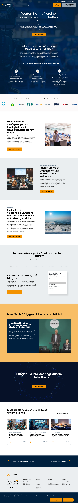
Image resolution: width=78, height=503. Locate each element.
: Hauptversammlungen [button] (22, 461)
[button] (7, 5)
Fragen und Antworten (39, 266)
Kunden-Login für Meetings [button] (66, 1)
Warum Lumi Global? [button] (66, 481)
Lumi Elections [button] (26, 483)
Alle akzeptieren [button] (56, 500)
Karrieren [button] (63, 483)
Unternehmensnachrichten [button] (53, 484)
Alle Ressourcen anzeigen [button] (63, 413)
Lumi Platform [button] (26, 481)
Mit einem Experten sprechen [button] (69, 5)
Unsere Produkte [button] (18, 5)
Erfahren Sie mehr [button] (13, 350)
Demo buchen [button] (57, 5)
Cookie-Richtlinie (26, 494)
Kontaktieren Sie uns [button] (66, 484)
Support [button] (57, 1)
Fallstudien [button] (50, 483)
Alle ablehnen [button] (68, 500)
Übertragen (51, 266)
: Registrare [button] (59, 461)
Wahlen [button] (37, 490)
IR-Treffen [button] (38, 484)
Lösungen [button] (27, 5)
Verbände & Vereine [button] (40, 486)
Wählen (26, 266)
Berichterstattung (64, 266)
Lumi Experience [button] (26, 484)
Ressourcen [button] (35, 5)
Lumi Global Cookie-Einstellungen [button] (42, 499)
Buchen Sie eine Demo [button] (39, 34)
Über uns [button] (42, 5)
